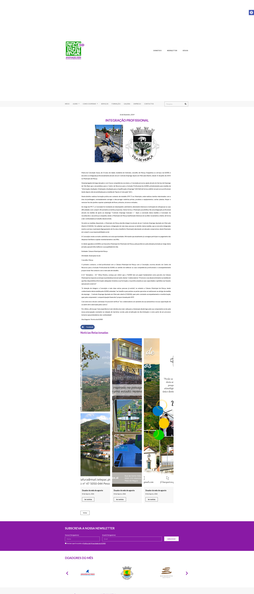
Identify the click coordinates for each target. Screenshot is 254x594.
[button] (87, 327)
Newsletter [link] (172, 50)
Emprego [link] (137, 104)
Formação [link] (116, 104)
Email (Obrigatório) (109, 535)
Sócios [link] (185, 50)
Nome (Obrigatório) (72, 535)
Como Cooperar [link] (89, 104)
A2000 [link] (75, 104)
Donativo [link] (157, 50)
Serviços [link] (104, 104)
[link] (251, 12)
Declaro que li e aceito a (86, 543)
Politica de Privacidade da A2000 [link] (94, 543)
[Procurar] (185, 104)
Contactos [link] (149, 104)
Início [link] (67, 104)
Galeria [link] (127, 104)
